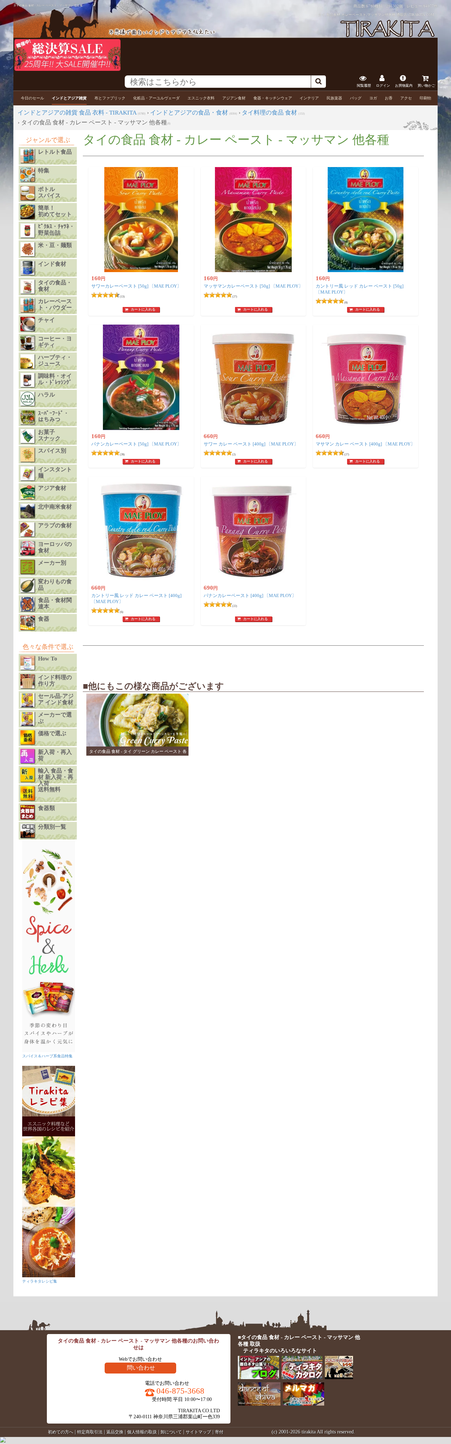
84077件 (430, 6)
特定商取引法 (90, 1432)
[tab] (32, 98)
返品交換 (114, 1432)
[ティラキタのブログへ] (259, 1377)
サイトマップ (198, 1432)
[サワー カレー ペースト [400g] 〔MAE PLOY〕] (253, 377)
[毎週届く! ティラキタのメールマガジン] (304, 1404)
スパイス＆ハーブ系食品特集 (47, 1056)
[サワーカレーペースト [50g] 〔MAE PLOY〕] (141, 219)
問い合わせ (141, 1368)
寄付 (219, 1432)
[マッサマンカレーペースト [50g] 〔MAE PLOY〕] (253, 219)
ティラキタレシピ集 (39, 1281)
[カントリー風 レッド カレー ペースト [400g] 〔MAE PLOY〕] (141, 529)
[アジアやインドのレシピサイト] (339, 1377)
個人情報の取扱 (142, 1432)
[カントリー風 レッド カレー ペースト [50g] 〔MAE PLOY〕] (365, 219)
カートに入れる (143, 309)
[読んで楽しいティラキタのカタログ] (302, 1377)
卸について (171, 1432)
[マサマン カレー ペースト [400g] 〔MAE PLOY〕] (365, 377)
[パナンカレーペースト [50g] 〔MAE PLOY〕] (141, 377)
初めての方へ (60, 1432)
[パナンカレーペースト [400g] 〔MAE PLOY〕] (253, 529)
